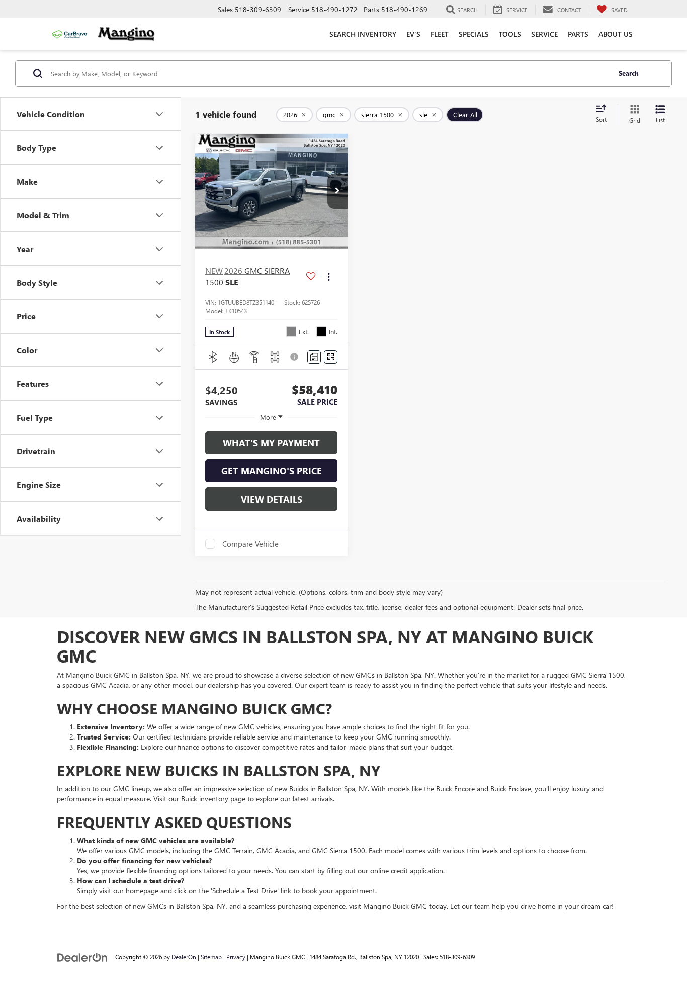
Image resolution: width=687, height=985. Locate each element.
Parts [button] (578, 34)
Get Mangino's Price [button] (271, 471)
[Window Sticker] (330, 357)
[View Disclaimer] (295, 356)
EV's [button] (413, 34)
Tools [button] (510, 34)
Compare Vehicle (250, 544)
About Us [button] (615, 34)
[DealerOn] (82, 956)
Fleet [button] (440, 34)
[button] (337, 191)
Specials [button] (474, 34)
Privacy (235, 957)
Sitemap (211, 957)
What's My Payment (271, 443)
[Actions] (328, 276)
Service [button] (544, 34)
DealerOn (183, 957)
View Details (271, 499)
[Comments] (314, 357)
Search (629, 73)
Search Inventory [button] (362, 34)
